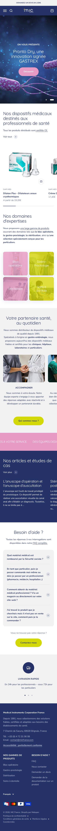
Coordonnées (9, 822)
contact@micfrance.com (21, 739)
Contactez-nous (28, 642)
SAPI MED (7, 189)
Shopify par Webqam (30, 812)
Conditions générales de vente (16, 819)
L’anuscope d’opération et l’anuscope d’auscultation (22, 483)
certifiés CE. (42, 130)
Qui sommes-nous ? (28, 420)
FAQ (34, 761)
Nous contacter (39, 766)
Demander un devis (41, 772)
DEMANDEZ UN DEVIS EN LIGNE (28, 3)
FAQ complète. (40, 543)
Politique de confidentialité (14, 816)
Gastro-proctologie (12, 770)
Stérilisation (9, 775)
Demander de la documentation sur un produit (42, 781)
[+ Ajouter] (41, 181)
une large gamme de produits (34, 228)
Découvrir (29, 71)
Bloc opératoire (10, 764)
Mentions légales (39, 819)
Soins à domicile (11, 781)
